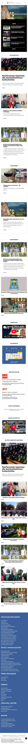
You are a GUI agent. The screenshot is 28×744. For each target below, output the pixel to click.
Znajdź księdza (4, 688)
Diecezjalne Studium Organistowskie (9, 631)
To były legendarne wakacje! (9, 381)
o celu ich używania (13, 739)
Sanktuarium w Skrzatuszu (7, 634)
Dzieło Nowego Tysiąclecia (7, 723)
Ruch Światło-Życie (5, 651)
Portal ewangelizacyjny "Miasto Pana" (9, 669)
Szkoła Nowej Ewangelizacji (7, 661)
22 (19, 356)
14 (16, 355)
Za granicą (3, 695)
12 (12, 355)
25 (9, 358)
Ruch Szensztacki (5, 655)
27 (14, 358)
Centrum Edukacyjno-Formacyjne (8, 638)
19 (12, 356)
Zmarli (2, 700)
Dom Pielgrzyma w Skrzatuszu (7, 641)
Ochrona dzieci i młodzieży (7, 644)
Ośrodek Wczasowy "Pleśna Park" (8, 640)
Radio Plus (3, 678)
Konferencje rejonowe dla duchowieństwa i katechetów (13, 78)
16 (21, 355)
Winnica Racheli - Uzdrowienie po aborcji (10, 670)
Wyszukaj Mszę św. (5, 708)
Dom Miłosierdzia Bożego (6, 667)
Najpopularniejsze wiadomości (14, 440)
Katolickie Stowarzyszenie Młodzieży (9, 652)
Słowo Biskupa (14, 239)
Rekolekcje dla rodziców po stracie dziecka (14, 14)
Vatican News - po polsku (6, 726)
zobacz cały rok (14, 362)
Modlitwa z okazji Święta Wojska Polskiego (12, 111)
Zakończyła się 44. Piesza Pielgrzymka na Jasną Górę (18, 32)
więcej (14, 48)
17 (7, 356)
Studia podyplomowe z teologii (8, 632)
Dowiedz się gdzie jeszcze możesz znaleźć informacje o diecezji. (14, 410)
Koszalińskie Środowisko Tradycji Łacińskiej (10, 663)
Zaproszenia (14, 165)
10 (7, 355)
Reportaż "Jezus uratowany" (10, 392)
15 (19, 355)
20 (14, 356)
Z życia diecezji (14, 55)
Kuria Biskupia (4, 620)
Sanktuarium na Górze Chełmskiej (8, 635)
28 (16, 358)
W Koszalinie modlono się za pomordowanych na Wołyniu (9, 398)
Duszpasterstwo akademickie (7, 658)
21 (16, 356)
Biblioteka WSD (4, 628)
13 (14, 355)
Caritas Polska (4, 722)
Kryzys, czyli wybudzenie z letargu (11, 379)
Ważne (14, 23)
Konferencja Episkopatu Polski (8, 719)
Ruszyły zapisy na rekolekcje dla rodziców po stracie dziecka (13, 395)
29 (19, 358)
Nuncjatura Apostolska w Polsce (8, 720)
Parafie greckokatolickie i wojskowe (9, 709)
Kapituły (3, 692)
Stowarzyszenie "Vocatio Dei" (7, 666)
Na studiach (3, 694)
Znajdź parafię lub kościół (6, 706)
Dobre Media (4, 680)
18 (9, 356)
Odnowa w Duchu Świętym (7, 654)
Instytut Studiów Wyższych (7, 629)
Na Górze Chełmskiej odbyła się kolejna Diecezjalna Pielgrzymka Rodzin (18, 27)
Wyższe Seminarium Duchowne (8, 626)
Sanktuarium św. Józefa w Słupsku (8, 637)
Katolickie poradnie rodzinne (7, 643)
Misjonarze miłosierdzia (6, 697)
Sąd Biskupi (3, 622)
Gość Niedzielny (4, 677)
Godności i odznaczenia (6, 691)
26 (12, 358)
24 (7, 358)
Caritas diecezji (4, 623)
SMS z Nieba (3, 660)
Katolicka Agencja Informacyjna (8, 725)
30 (21, 358)
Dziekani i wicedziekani (6, 689)
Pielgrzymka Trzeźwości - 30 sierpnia (17, 38)
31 (7, 359)
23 (21, 356)
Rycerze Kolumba (5, 657)
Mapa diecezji (4, 711)
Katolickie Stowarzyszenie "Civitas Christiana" (11, 664)
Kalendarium (14, 343)
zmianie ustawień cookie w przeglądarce (11, 740)
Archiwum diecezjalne (6, 625)
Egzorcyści (3, 698)
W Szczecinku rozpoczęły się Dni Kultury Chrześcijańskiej (13, 384)
